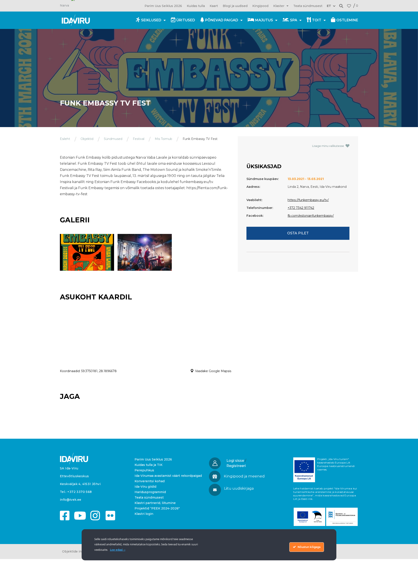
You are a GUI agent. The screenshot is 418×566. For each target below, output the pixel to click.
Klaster (278, 6)
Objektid (87, 139)
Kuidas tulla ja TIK (148, 465)
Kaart (214, 6)
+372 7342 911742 (301, 208)
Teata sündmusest (307, 6)
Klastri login (144, 514)
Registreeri (236, 466)
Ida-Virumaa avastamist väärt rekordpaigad (168, 476)
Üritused (185, 20)
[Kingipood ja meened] (215, 476)
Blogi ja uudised (235, 6)
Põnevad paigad (221, 20)
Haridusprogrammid (150, 492)
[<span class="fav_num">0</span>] (349, 6)
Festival (138, 139)
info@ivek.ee (70, 500)
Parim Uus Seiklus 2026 (163, 6)
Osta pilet (298, 233)
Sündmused (113, 139)
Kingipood (260, 6)
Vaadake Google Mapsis (213, 371)
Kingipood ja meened (244, 476)
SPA (293, 20)
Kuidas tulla (196, 6)
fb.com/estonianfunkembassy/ (311, 216)
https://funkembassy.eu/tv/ (308, 200)
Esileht (65, 139)
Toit (316, 20)
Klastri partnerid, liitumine (155, 503)
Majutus (264, 20)
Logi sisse (235, 461)
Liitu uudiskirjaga (239, 488)
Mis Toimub (163, 139)
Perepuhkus (144, 470)
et (329, 6)
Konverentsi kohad (150, 481)
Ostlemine (347, 20)
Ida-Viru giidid (145, 487)
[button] (341, 5)
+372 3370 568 (79, 492)
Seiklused (151, 20)
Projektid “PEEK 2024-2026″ (157, 508)
